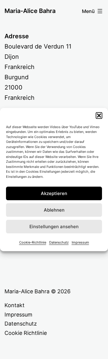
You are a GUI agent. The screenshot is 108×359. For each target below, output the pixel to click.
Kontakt (14, 305)
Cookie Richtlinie (25, 333)
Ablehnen (54, 210)
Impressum (80, 242)
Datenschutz (59, 242)
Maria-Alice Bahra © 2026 (37, 291)
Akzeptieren (54, 193)
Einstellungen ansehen (54, 226)
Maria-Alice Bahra (30, 10)
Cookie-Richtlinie (32, 242)
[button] (99, 115)
